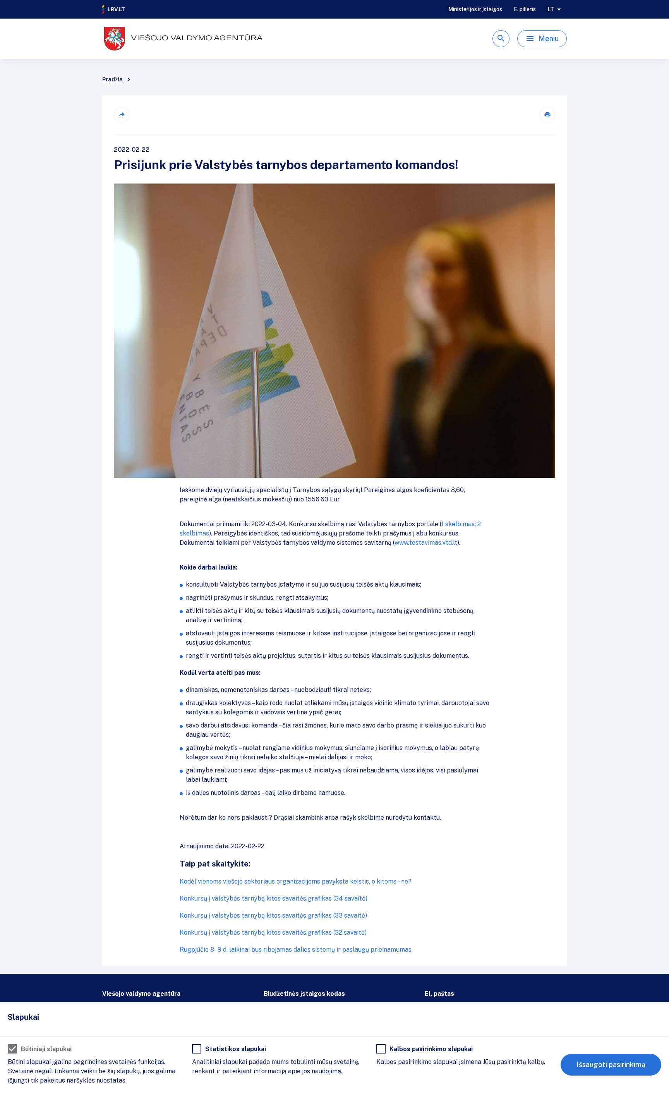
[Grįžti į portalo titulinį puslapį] (113, 9)
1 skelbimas (458, 524)
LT (550, 9)
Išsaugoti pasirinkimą (610, 1064)
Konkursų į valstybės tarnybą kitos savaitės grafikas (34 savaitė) (273, 898)
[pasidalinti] (121, 114)
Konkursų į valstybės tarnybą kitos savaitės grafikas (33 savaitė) (273, 915)
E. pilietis (525, 9)
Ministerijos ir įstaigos (475, 9)
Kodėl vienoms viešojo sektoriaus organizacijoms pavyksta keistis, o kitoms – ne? (296, 881)
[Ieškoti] (500, 38)
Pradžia (112, 79)
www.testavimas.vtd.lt (426, 542)
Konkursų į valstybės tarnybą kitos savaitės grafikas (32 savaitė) (273, 932)
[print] (547, 114)
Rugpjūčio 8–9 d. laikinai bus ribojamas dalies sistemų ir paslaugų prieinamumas (296, 949)
